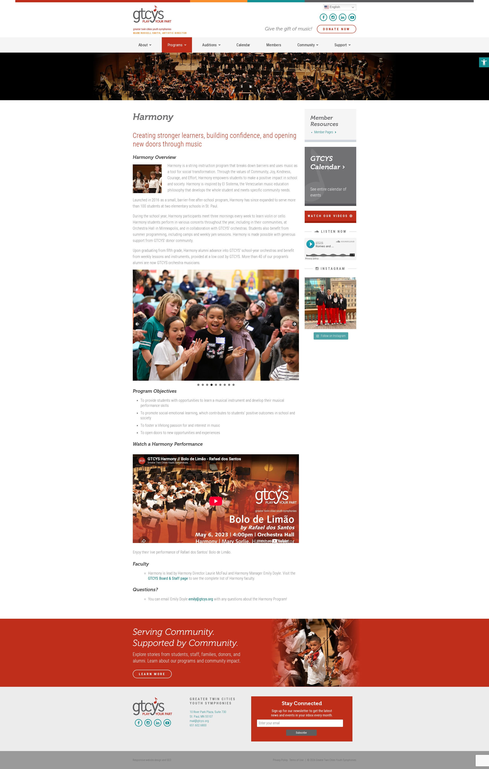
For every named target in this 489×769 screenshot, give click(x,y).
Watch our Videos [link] (329, 216)
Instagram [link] (333, 17)
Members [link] (273, 45)
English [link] (334, 7)
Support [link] (340, 45)
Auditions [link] (209, 45)
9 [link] (233, 385)
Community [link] (306, 45)
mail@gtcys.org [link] (199, 721)
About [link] (143, 45)
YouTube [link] (352, 17)
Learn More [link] (152, 674)
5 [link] (216, 385)
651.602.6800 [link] (198, 725)
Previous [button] (137, 324)
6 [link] (220, 385)
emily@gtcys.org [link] (201, 599)
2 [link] (203, 385)
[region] (216, 325)
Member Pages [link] (324, 132)
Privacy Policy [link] (280, 760)
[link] (484, 62)
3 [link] (207, 385)
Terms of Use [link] (296, 760)
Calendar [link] (243, 45)
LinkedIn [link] (342, 17)
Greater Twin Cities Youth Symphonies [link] (161, 18)
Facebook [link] (323, 17)
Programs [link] (175, 45)
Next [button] (294, 324)
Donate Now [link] (336, 29)
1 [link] (198, 385)
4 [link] (211, 385)
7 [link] (225, 385)
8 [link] (229, 385)
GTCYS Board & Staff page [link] (168, 578)
